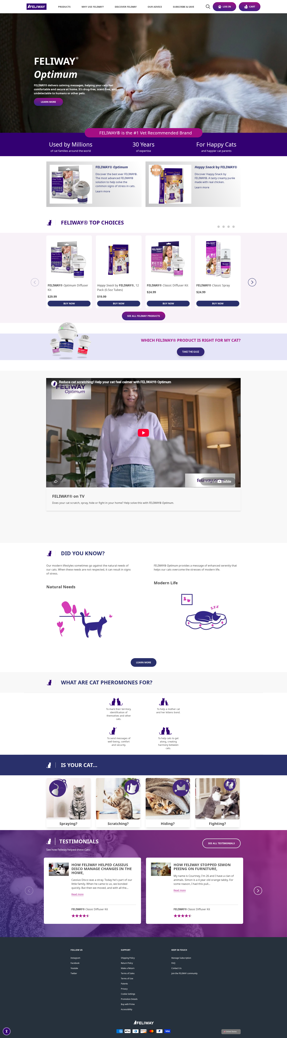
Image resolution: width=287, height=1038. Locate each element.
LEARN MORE (48, 101)
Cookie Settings (128, 994)
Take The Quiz (190, 351)
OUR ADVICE (155, 6)
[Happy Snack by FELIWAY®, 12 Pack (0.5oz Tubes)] (118, 259)
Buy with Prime (128, 1004)
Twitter (74, 973)
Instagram (75, 958)
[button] (7, 1031)
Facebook (75, 963)
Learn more (103, 191)
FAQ (173, 963)
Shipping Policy (128, 958)
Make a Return (127, 968)
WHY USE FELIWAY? (93, 6)
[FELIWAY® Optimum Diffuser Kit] (69, 259)
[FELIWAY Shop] (37, 6)
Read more (77, 894)
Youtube (74, 968)
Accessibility (126, 1009)
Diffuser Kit (68, 287)
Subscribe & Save (183, 6)
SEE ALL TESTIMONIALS (221, 843)
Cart (252, 6)
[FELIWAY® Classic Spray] (217, 259)
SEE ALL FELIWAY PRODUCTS (143, 315)
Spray (213, 285)
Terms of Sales (128, 973)
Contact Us (176, 968)
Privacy (124, 988)
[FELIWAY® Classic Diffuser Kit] (168, 259)
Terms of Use (127, 978)
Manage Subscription (181, 958)
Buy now (69, 303)
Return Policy (127, 963)
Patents (124, 983)
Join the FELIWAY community (184, 973)
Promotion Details (129, 999)
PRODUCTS (64, 6)
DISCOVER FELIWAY (126, 6)
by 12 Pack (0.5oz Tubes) (118, 287)
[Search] (208, 6)
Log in (227, 6)
